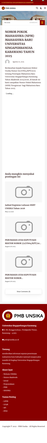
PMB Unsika (23, 426)
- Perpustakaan (8, 384)
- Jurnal (5, 381)
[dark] (41, 8)
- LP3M (5, 404)
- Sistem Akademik (9, 377)
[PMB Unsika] (8, 8)
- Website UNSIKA (9, 374)
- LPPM (5, 401)
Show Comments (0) (23, 291)
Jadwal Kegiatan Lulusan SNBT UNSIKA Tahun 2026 (20, 207)
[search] (37, 8)
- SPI (4, 408)
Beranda (7, 22)
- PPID (5, 411)
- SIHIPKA (6, 391)
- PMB (4, 387)
